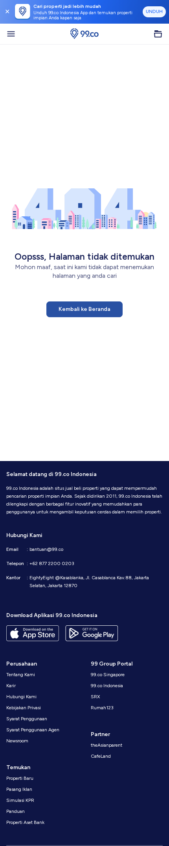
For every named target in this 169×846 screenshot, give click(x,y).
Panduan (15, 811)
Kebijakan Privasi (23, 707)
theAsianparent (106, 745)
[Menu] (11, 34)
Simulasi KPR (20, 800)
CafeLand (101, 756)
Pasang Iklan (19, 789)
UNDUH (154, 11)
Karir (11, 685)
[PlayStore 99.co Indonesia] (91, 633)
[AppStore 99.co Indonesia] (32, 633)
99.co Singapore (108, 674)
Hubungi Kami (21, 696)
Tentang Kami (20, 674)
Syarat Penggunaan (26, 718)
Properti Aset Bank (25, 822)
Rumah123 (102, 707)
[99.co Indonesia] (84, 33)
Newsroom (17, 741)
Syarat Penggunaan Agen (32, 730)
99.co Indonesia (107, 685)
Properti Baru (19, 778)
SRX (95, 696)
